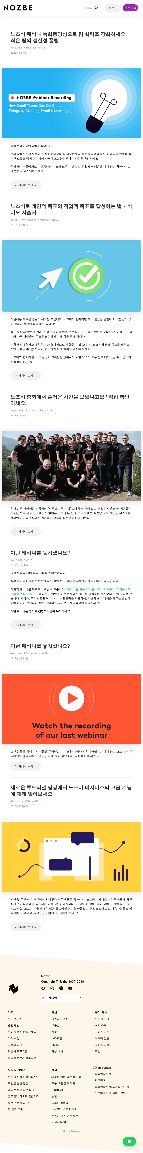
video (50, 410)
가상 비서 (57, 1051)
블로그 (113, 7)
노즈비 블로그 (59, 1102)
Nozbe (40, 801)
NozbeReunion (21, 410)
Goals (56, 219)
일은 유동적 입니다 (19, 1102)
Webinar (17, 47)
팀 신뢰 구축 (15, 1108)
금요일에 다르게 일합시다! (24, 1096)
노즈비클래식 (103, 1073)
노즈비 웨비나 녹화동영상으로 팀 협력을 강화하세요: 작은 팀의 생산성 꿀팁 (68, 37)
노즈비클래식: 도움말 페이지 (112, 1086)
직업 (97, 1051)
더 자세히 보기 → (26, 185)
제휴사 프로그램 (18, 1051)
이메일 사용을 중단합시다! (24, 1076)
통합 (54, 1096)
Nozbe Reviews (71, 1131)
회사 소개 (101, 1025)
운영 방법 (14, 1025)
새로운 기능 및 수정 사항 (66, 1076)
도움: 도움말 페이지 (63, 1083)
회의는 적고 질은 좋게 (21, 1089)
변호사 (55, 1031)
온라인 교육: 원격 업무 (64, 1115)
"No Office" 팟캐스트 (64, 1108)
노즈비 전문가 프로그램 (22, 1057)
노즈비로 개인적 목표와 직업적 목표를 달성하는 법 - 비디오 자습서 (71, 209)
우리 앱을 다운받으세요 (22, 1031)
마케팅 (55, 1044)
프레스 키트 (102, 1031)
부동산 (55, 1025)
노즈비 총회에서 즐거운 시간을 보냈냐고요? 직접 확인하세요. (69, 400)
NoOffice (38, 410)
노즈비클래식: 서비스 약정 (110, 1093)
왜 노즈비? (14, 1018)
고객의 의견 (15, 1044)
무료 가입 (130, 7)
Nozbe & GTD (60, 1121)
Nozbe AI (57, 1089)
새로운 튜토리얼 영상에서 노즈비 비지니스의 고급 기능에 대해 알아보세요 (71, 791)
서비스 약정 (102, 1044)
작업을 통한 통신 (18, 1083)
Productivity (19, 219)
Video (43, 47)
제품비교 (100, 1080)
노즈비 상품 (102, 1038)
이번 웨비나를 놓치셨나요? (40, 553)
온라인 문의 (102, 1018)
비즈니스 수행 (59, 1018)
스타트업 (56, 1038)
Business (31, 47)
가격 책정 (14, 1038)
